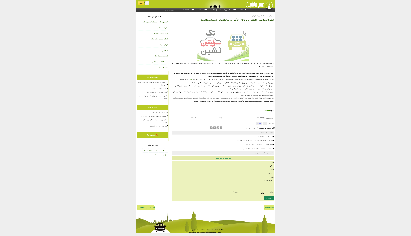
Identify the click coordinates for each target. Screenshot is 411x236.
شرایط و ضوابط (201, 9)
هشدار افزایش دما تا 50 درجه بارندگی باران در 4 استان (259, 144)
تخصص (153, 155)
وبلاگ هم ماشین (187, 9)
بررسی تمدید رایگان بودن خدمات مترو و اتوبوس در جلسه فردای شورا (152, 83)
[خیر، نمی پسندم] (249, 127)
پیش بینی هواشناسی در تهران (159, 88)
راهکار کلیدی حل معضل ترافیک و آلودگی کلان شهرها (154, 116)
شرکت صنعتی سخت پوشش (159, 39)
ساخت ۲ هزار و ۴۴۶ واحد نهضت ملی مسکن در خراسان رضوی (258, 148)
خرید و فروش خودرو (161, 33)
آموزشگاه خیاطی (162, 27)
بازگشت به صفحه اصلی (145, 207)
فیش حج (165, 50)
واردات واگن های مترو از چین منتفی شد (263, 136)
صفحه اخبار (268, 207)
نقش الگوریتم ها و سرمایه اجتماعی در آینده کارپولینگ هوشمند (153, 121)
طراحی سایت (164, 44)
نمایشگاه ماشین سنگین (160, 61)
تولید (150, 150)
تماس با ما (222, 9)
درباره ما (231, 9)
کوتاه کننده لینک (162, 67)
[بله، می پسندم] (257, 127)
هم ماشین (267, 110)
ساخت (190, 79)
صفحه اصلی (241, 9)
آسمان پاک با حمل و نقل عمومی (159, 112)
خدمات (145, 150)
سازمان (165, 155)
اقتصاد (162, 150)
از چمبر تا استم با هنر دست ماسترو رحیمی (156, 92)
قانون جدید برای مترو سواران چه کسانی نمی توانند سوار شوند (153, 97)
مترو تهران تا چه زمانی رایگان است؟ (158, 126)
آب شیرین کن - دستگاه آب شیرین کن (155, 22)
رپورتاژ (156, 150)
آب (265, 123)
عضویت (141, 3)
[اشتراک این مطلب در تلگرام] (217, 128)
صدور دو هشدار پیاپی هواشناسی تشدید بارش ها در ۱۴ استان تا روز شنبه (255, 140)
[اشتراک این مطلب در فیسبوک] (221, 128)
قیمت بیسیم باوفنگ (161, 56)
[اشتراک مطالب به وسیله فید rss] (211, 128)
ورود (147, 3)
